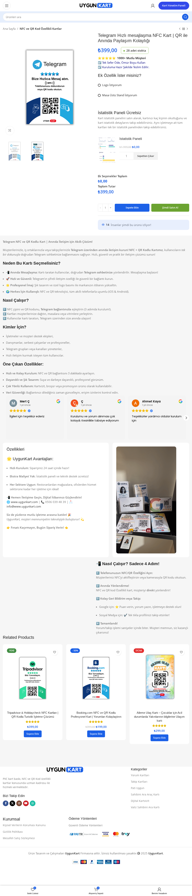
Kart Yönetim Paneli (173, 5)
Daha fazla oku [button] (144, 434)
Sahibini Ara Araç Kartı (145, 794)
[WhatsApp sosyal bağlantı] (32, 803)
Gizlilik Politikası (13, 831)
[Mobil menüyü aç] (7, 5)
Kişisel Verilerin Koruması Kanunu (24, 825)
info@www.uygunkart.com (24, 506)
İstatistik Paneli (130, 139)
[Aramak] (185, 17)
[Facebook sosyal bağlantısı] (5, 803)
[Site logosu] (96, 5)
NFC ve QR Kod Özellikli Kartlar (41, 29)
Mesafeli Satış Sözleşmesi (19, 838)
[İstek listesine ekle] (54, 652)
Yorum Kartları (140, 775)
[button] (186, 418)
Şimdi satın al (170, 207)
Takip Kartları (139, 781)
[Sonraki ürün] (187, 29)
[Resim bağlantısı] (65, 769)
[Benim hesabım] (153, 5)
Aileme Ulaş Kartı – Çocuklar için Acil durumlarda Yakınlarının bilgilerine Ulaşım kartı (159, 716)
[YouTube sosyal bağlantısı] (26, 803)
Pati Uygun (137, 788)
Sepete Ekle (132, 207)
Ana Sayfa (9, 29)
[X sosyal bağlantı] (12, 803)
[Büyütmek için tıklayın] (10, 130)
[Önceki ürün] (180, 29)
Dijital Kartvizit (140, 801)
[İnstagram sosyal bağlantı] (19, 803)
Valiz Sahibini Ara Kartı (145, 807)
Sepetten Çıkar (145, 156)
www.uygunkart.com (24, 502)
